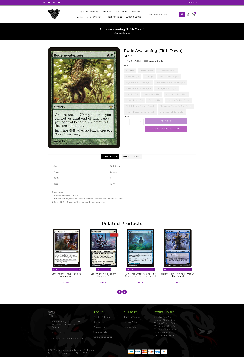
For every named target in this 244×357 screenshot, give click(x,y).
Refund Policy (130, 327)
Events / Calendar (102, 317)
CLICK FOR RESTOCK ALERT (166, 129)
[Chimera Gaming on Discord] (58, 2)
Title (126, 66)
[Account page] (188, 14)
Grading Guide (156, 61)
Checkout (192, 2)
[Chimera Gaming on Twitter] (49, 2)
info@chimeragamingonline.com (67, 338)
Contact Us (98, 322)
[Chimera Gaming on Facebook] (44, 2)
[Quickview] (51, 283)
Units (126, 116)
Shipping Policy (100, 332)
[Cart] (193, 14)
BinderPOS (81, 353)
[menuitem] (88, 11)
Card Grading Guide (102, 337)
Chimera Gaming (121, 33)
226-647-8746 (58, 332)
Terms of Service (132, 317)
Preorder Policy (101, 327)
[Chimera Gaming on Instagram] (54, 2)
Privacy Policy (130, 322)
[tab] (110, 156)
